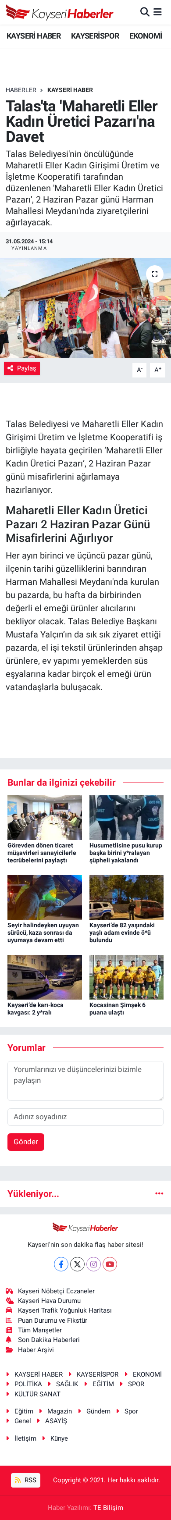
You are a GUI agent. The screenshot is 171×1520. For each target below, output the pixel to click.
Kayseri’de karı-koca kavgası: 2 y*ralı (35, 1008)
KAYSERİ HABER (34, 35)
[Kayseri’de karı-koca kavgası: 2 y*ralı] (44, 976)
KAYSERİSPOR (95, 35)
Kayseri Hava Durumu (49, 1301)
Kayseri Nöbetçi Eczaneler (56, 1291)
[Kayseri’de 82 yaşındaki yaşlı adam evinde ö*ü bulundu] (126, 897)
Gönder (26, 1141)
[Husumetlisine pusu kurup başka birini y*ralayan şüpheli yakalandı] (126, 817)
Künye (59, 1438)
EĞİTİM (103, 1384)
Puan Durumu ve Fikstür (52, 1320)
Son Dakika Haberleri (49, 1340)
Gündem (98, 1411)
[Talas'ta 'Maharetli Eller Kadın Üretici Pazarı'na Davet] (85, 308)
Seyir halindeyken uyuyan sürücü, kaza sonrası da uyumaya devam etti (43, 932)
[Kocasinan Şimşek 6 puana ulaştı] (126, 976)
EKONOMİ (145, 35)
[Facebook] (61, 1264)
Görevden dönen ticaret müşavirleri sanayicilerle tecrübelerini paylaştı (41, 853)
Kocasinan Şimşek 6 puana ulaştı (117, 1008)
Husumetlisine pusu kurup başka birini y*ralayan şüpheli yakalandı (125, 853)
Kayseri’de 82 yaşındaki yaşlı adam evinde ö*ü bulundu (122, 932)
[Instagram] (93, 1264)
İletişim (25, 1438)
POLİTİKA (28, 1384)
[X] (77, 1264)
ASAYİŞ (56, 1421)
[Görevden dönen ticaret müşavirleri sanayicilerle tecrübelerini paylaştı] (44, 817)
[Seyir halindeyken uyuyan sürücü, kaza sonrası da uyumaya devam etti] (44, 897)
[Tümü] (159, 1193)
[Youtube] (110, 1264)
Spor (131, 1411)
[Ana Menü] (157, 11)
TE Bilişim (108, 1508)
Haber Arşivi (36, 1350)
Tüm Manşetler (40, 1330)
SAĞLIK (67, 1384)
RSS (29, 1480)
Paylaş (26, 368)
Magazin (59, 1411)
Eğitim (23, 1411)
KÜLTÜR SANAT (37, 1394)
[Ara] (145, 11)
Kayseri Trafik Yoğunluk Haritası (65, 1310)
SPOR (136, 1384)
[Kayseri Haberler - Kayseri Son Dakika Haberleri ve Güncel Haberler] (60, 12)
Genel (22, 1421)
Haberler (21, 89)
